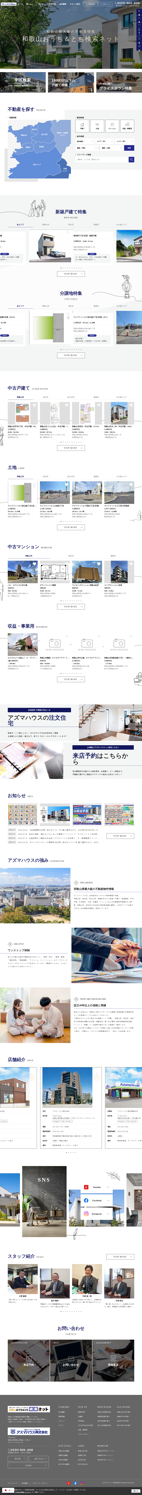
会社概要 (62, 4)
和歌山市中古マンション (106, 1451)
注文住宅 (52, 4)
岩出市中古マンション (105, 1460)
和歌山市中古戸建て (124, 1412)
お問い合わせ (38, 1459)
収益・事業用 (82, 1430)
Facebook (97, 1200)
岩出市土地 (82, 1460)
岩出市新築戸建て (104, 1421)
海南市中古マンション (105, 1455)
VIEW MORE (70, 274)
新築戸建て (82, 1412)
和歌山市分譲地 (63, 1451)
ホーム (20, 4)
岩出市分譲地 (63, 1460)
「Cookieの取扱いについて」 (23, 1492)
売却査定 (139, 41)
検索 (129, 148)
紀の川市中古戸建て (124, 1425)
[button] (63, 349)
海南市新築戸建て (104, 1416)
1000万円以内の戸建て (86, 1425)
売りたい (41, 4)
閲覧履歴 (92, 4)
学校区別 (81, 1421)
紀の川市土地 (82, 1464)
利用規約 (25, 1483)
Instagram (97, 1214)
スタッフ (61, 1421)
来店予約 (18, 1459)
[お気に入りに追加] (68, 232)
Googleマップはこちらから (63, 1121)
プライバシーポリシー (40, 1483)
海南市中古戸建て (123, 1416)
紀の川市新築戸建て (104, 1425)
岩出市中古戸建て (123, 1421)
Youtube (97, 1187)
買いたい (29, 4)
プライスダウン (83, 1434)
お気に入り (107, 4)
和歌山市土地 (82, 1451)
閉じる (136, 1491)
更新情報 (61, 1416)
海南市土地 (82, 1455)
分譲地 (80, 1416)
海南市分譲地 (63, 1455)
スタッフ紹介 (75, 4)
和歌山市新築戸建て (104, 1412)
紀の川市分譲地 (63, 1464)
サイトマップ (12, 1483)
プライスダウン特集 (67, 86)
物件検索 (139, 13)
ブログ (60, 1425)
